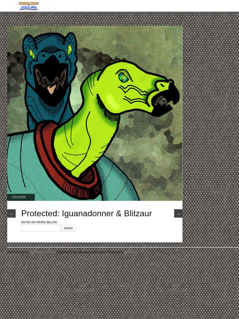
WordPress (131, 252)
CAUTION (18, 197)
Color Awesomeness (42, 252)
